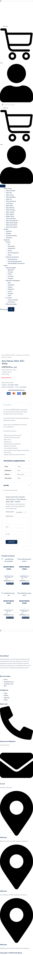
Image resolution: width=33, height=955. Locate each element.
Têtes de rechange (11, 304)
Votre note (10, 512)
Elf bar (10, 274)
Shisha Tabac (8, 188)
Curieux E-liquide (13, 300)
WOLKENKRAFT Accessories (16, 263)
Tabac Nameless (11, 218)
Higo (9, 283)
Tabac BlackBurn (11, 197)
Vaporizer (7, 240)
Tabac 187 (9, 193)
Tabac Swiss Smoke (11, 225)
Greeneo (10, 293)
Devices (8, 242)
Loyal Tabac (9, 203)
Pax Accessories (12, 259)
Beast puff (11, 270)
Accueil (3, 355)
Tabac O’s (9, 199)
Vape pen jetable (11, 268)
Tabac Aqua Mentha (12, 220)
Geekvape (11, 289)
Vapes (6, 265)
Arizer (9, 255)
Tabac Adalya (10, 214)
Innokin (10, 291)
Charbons (9, 231)
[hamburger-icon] (2, 186)
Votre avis (10, 516)
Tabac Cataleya (10, 210)
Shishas (6, 229)
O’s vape (10, 272)
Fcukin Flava (11, 302)
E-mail (8, 534)
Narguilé (8, 233)
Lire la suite (10, 583)
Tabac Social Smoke (12, 223)
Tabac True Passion (11, 227)
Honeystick (11, 285)
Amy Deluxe (18, 355)
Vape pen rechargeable (13, 280)
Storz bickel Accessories (15, 261)
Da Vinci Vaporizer (13, 253)
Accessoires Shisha (11, 235)
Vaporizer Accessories (12, 257)
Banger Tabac (10, 216)
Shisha (8, 355)
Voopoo (10, 287)
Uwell (9, 295)
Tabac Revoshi (10, 208)
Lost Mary (11, 276)
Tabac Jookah (10, 212)
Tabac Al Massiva (11, 201)
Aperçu (9, 571)
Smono (10, 250)
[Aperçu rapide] (5, 583)
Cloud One (9, 238)
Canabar (10, 278)
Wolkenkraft (11, 248)
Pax (9, 244)
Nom (7, 527)
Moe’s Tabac (9, 205)
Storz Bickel (11, 246)
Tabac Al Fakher (10, 190)
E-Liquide (9, 297)
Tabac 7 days (10, 195)
